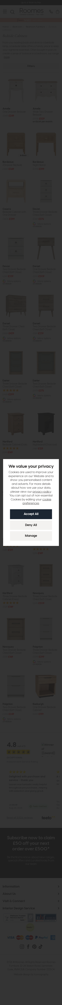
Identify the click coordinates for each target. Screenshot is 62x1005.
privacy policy (42, 491)
